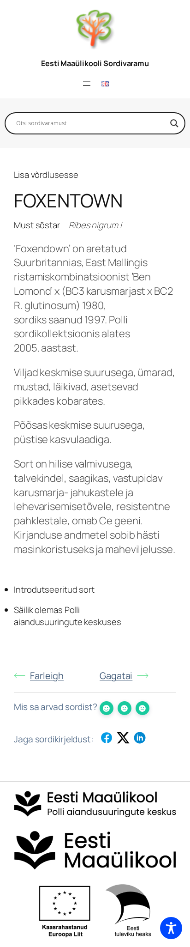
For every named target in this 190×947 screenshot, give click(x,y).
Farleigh (47, 675)
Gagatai (116, 675)
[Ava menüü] (86, 83)
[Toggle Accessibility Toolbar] (171, 928)
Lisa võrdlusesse (46, 175)
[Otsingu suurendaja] (174, 123)
